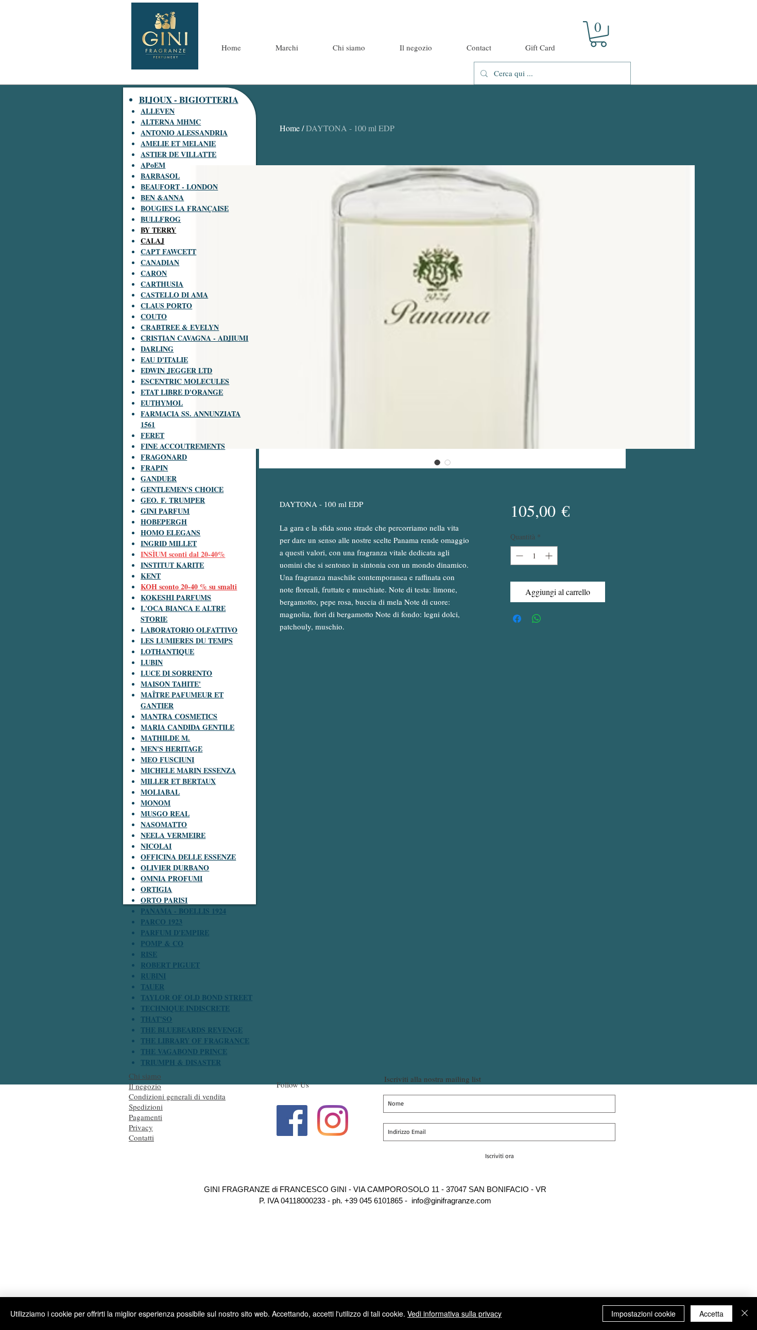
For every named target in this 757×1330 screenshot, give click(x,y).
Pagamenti (145, 1117)
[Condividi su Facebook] (517, 618)
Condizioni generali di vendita (177, 1096)
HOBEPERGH (164, 521)
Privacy (141, 1127)
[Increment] (549, 556)
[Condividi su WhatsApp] (536, 618)
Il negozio (145, 1086)
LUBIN (152, 662)
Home (290, 127)
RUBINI (153, 975)
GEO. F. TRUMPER (173, 500)
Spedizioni (146, 1106)
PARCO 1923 (161, 921)
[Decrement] (518, 556)
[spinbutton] (534, 556)
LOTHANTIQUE (167, 651)
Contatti (141, 1137)
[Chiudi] (744, 1313)
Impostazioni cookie (643, 1313)
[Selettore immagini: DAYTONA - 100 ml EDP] (437, 462)
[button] (598, 34)
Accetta (711, 1313)
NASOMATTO (164, 824)
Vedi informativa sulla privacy (454, 1313)
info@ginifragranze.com (451, 1200)
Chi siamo (145, 1076)
